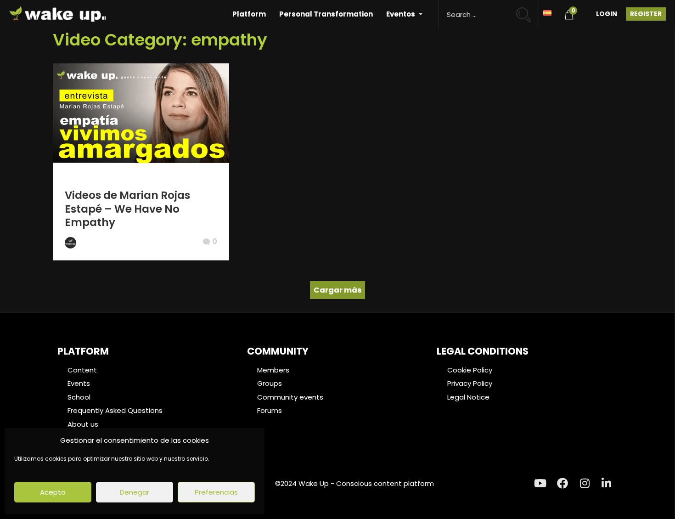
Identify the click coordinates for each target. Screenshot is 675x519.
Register (646, 13)
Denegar (134, 492)
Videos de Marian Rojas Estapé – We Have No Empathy (127, 209)
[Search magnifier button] (527, 10)
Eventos (400, 14)
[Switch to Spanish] (547, 12)
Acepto (53, 492)
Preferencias (216, 492)
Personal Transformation (326, 14)
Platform (249, 14)
